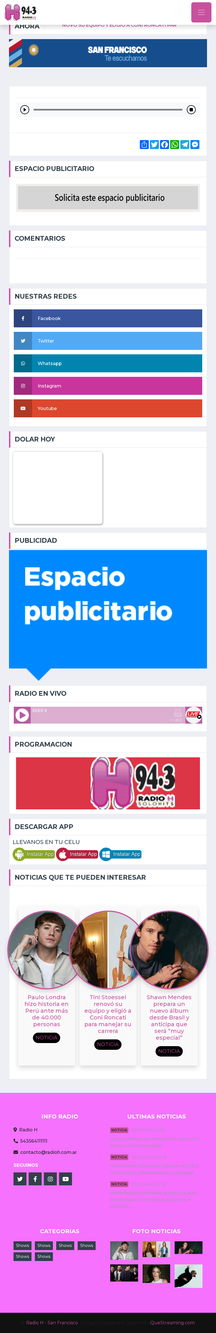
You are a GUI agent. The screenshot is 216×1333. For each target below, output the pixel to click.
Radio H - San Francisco (52, 1322)
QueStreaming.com (172, 1322)
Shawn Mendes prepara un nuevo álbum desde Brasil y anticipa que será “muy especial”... (153, 1200)
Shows (22, 1245)
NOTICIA (119, 1130)
